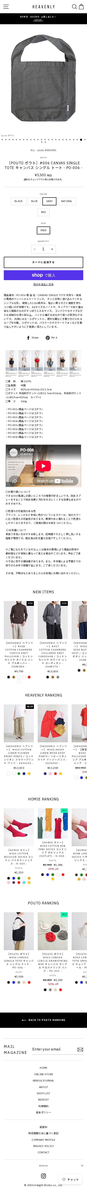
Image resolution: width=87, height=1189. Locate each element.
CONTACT (44, 1152)
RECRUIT (43, 1099)
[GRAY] (19, 982)
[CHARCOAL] (76, 875)
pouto (43, 157)
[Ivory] (24, 677)
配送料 (43, 1127)
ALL (33, 150)
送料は (27, 179)
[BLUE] (13, 878)
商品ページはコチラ (30, 409)
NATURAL (66, 201)
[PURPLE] (13, 882)
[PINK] (8, 882)
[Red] (29, 677)
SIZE (43, 223)
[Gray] (58, 677)
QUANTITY (43, 241)
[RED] (19, 882)
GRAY (49, 201)
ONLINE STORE (43, 1074)
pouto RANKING (46, 150)
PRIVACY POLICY (43, 1146)
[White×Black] (19, 681)
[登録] (80, 1049)
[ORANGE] (29, 878)
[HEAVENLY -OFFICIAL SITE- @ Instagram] (43, 1177)
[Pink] (50, 773)
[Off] (24, 878)
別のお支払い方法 (43, 284)
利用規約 (43, 1106)
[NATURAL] (24, 982)
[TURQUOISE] (24, 882)
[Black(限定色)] (76, 777)
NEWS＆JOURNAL (43, 1080)
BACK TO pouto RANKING (47, 1019)
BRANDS (43, 1166)
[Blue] (81, 777)
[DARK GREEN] (52, 874)
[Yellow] (29, 773)
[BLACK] (8, 878)
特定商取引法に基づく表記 (43, 1133)
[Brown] (13, 677)
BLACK (18, 201)
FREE (43, 230)
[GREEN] (19, 878)
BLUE (34, 201)
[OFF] (58, 874)
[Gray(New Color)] (13, 773)
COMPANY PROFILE (43, 1139)
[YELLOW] (29, 882)
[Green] (19, 773)
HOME (43, 1067)
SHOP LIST (43, 1093)
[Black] (8, 677)
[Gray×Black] (19, 677)
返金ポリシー (43, 1112)
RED (43, 212)
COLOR (43, 194)
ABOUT (43, 1087)
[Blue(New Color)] (8, 773)
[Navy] (24, 773)
